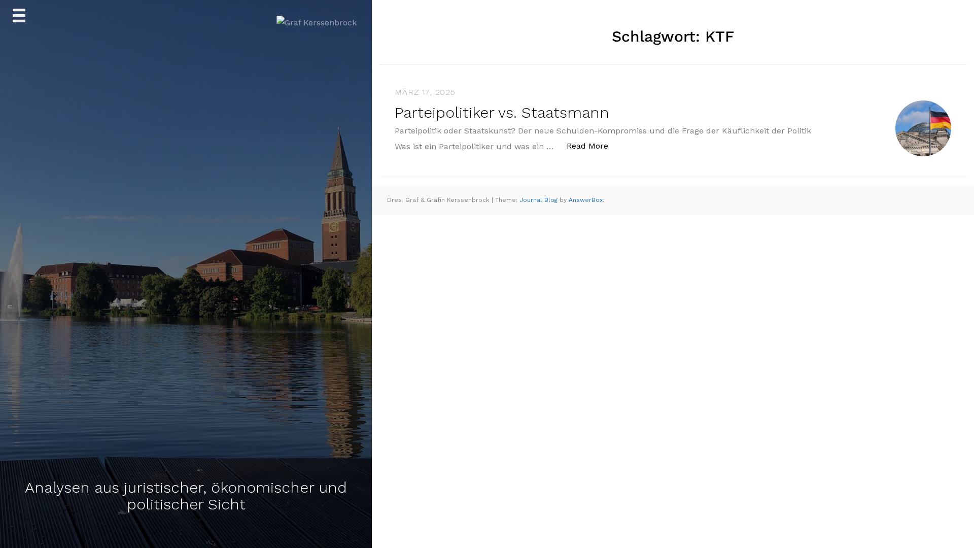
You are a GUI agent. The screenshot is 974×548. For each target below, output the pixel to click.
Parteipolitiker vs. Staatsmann (502, 112)
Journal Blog (539, 199)
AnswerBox (586, 199)
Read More (593, 146)
